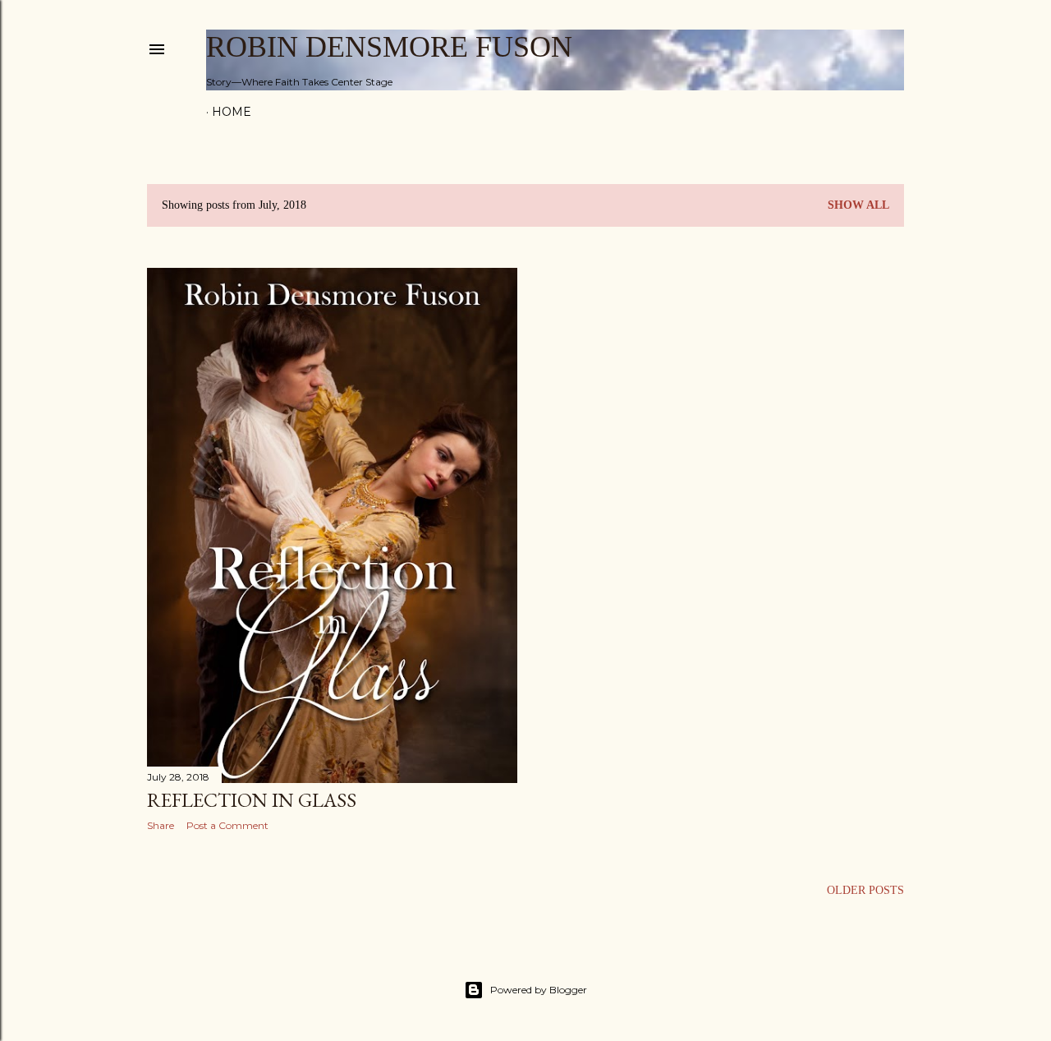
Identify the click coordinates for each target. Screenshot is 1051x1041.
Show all (858, 205)
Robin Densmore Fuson (389, 46)
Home (231, 111)
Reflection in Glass (251, 800)
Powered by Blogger (538, 989)
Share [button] (160, 825)
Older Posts (865, 890)
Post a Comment (227, 825)
